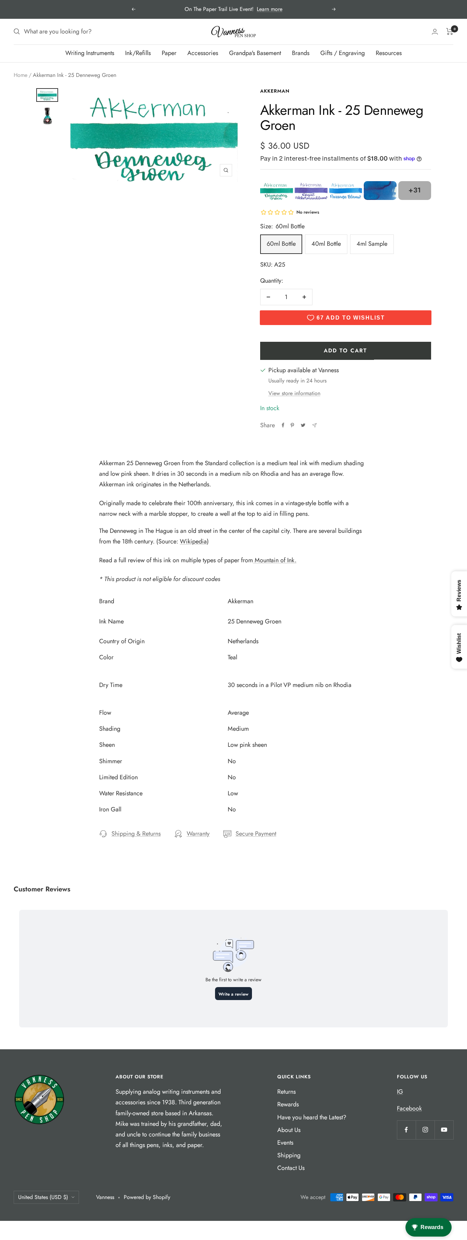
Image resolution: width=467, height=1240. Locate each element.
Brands (300, 53)
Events (285, 1142)
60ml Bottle (281, 243)
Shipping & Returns (136, 833)
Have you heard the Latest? (311, 1117)
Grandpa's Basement (255, 53)
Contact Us (291, 1167)
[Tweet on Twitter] (303, 425)
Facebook (409, 1108)
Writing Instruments (89, 53)
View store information (294, 393)
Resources (389, 53)
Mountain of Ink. (274, 560)
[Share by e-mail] (314, 425)
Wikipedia (193, 541)
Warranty (198, 833)
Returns (286, 1091)
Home (20, 75)
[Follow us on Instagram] (425, 1129)
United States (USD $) (43, 1197)
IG (400, 1091)
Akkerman (275, 90)
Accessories (202, 53)
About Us (289, 1130)
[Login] (435, 32)
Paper (169, 53)
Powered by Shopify (147, 1197)
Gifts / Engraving (342, 53)
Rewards (288, 1104)
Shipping (289, 1155)
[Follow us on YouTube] (444, 1129)
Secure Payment (256, 833)
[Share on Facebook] (283, 425)
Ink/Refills (138, 53)
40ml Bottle (326, 243)
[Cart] (449, 31)
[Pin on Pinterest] (292, 425)
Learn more (269, 9)
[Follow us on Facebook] (406, 1129)
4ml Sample (372, 243)
